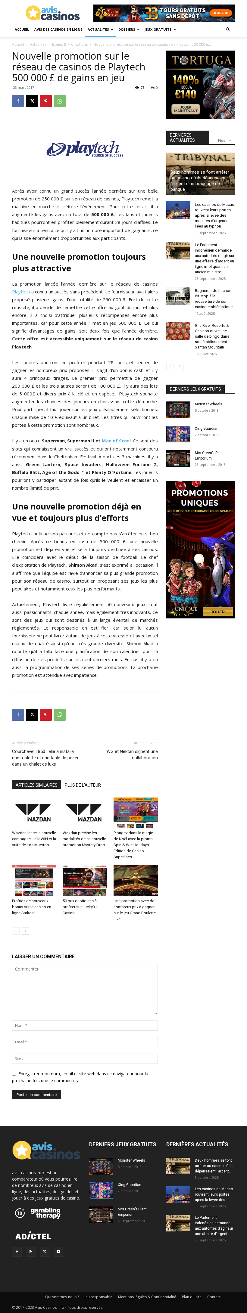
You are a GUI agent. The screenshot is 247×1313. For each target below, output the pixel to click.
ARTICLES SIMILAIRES (37, 785)
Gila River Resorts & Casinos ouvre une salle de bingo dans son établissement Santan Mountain (212, 336)
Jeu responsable (98, 1296)
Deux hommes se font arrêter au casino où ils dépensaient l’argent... (214, 1165)
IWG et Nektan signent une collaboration (131, 754)
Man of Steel (116, 441)
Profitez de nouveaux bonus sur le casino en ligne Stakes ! (31, 907)
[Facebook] (18, 101)
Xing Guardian (206, 428)
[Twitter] (44, 1252)
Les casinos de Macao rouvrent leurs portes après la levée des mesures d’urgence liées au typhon (214, 215)
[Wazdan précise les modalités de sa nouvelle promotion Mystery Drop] (85, 812)
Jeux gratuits (158, 29)
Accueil (22, 29)
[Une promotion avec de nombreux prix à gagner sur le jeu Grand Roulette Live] (136, 880)
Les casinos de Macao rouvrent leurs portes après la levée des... (214, 1194)
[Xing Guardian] (178, 434)
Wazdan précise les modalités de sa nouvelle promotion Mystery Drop (84, 839)
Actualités (98, 29)
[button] (227, 30)
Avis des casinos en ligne (58, 29)
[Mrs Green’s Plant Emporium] (178, 458)
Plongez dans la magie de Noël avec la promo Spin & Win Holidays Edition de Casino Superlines (133, 845)
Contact (213, 1296)
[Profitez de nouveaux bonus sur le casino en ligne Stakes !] (34, 880)
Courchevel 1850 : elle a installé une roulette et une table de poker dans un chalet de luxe (45, 758)
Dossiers (126, 29)
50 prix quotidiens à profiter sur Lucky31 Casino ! (80, 907)
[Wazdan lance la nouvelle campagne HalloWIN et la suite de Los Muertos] (34, 812)
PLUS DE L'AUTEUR (83, 785)
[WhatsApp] (60, 101)
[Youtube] (58, 1252)
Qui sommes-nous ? (62, 1296)
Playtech (21, 292)
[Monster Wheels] (178, 409)
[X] (32, 101)
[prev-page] (16, 931)
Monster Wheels (208, 404)
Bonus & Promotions (70, 44)
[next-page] (25, 931)
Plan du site (192, 1296)
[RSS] (31, 1252)
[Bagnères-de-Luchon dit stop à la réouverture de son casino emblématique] (178, 296)
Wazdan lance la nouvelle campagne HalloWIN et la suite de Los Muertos (34, 839)
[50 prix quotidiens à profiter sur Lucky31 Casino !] (85, 880)
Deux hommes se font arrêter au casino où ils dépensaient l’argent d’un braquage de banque (199, 180)
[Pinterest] (46, 101)
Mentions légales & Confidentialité (147, 1296)
